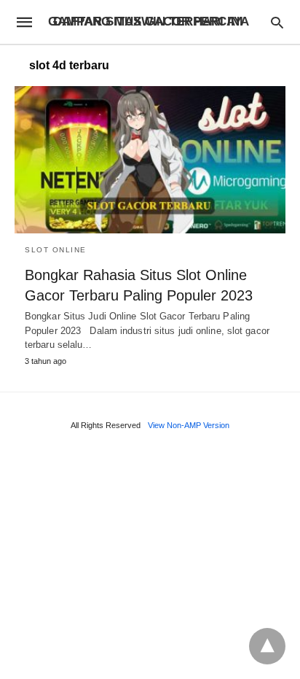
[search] (277, 22)
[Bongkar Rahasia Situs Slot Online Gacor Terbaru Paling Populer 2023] (150, 159)
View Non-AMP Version (188, 425)
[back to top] (267, 646)
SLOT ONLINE (56, 250)
